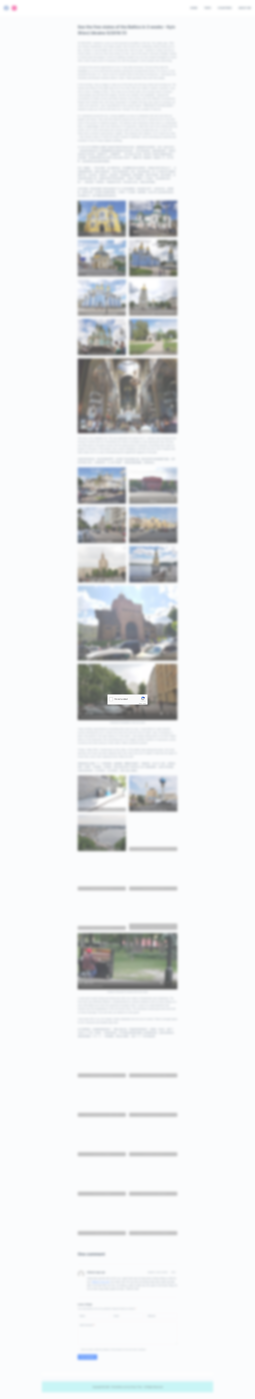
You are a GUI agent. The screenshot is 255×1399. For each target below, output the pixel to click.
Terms (144, 703)
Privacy (140, 703)
